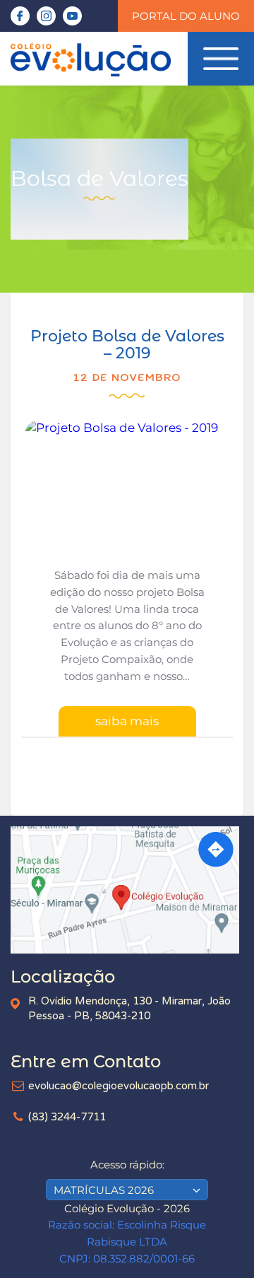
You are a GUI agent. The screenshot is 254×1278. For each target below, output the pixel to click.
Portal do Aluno (186, 16)
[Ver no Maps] (127, 890)
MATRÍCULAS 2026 (104, 1190)
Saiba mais (127, 721)
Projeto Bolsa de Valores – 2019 (127, 345)
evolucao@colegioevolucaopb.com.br (118, 1085)
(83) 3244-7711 (67, 1116)
